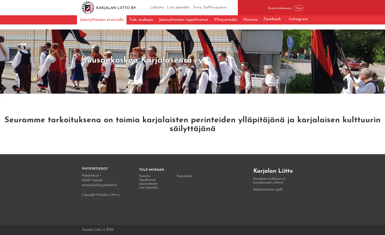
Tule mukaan (141, 20)
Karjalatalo (184, 176)
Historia (250, 20)
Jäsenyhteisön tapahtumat (183, 20)
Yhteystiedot (226, 20)
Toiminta (144, 176)
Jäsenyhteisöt (148, 183)
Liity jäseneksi (178, 7)
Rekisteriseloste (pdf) (268, 189)
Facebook (272, 19)
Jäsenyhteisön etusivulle (102, 20)
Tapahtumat (147, 180)
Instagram (298, 19)
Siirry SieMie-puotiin (210, 7)
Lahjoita (157, 7)
